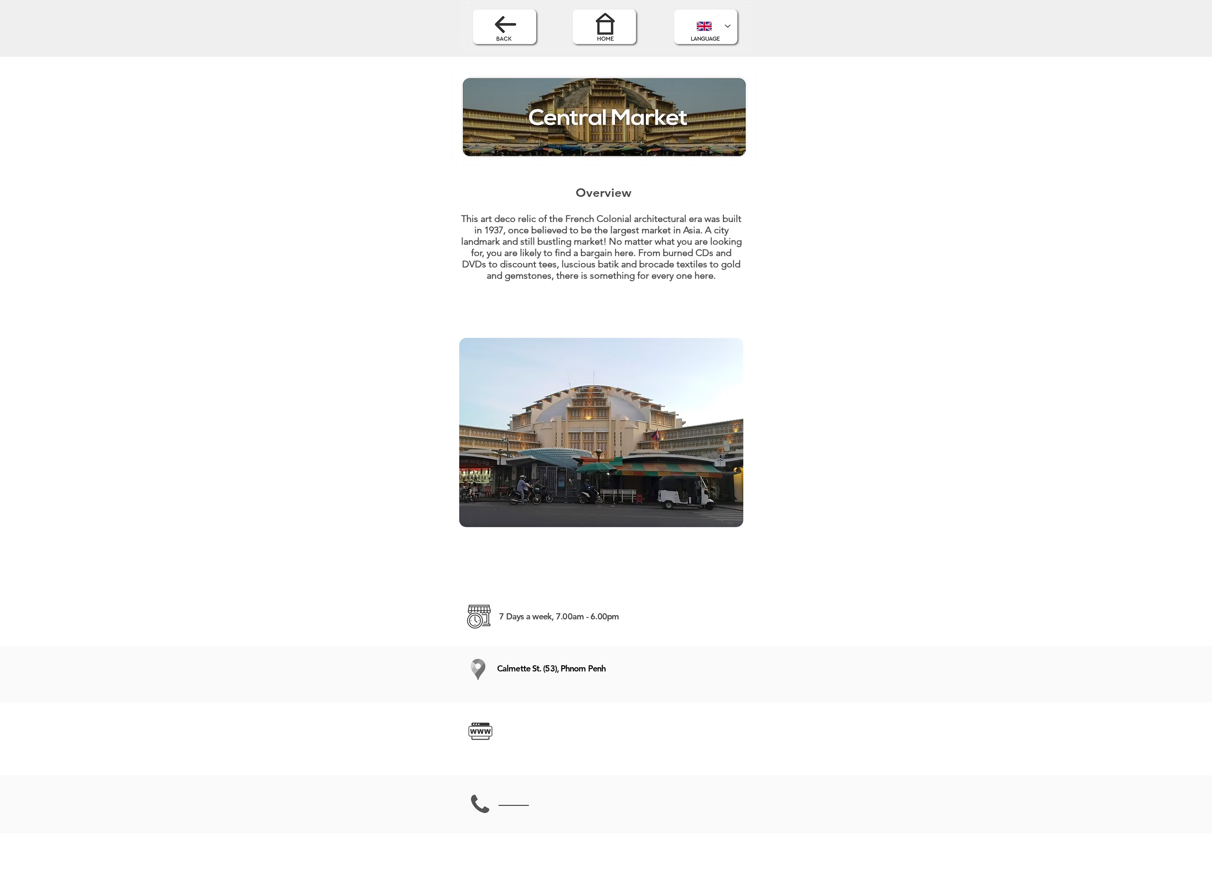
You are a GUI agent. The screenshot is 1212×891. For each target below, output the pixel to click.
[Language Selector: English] (713, 26)
